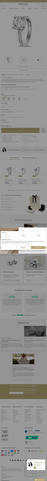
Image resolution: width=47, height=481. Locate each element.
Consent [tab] (8, 235)
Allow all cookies (38, 247)
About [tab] (39, 235)
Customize (23, 247)
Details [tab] (23, 235)
